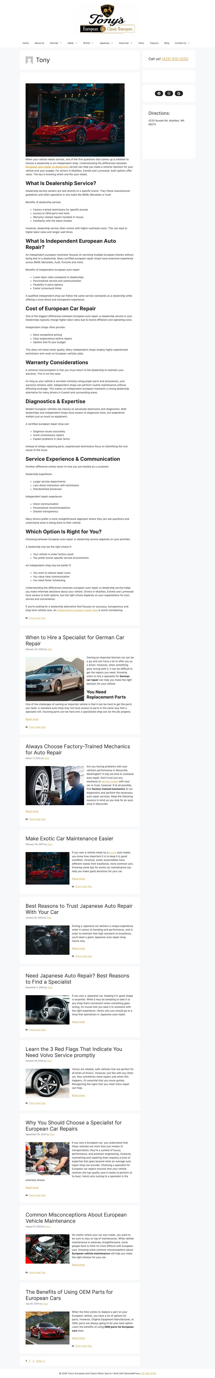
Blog (166, 43)
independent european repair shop (77, 610)
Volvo (141, 43)
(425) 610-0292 (175, 59)
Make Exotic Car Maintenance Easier (69, 838)
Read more (32, 719)
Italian (71, 43)
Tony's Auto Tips (37, 618)
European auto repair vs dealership (47, 166)
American (124, 43)
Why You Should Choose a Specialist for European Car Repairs (74, 1125)
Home (26, 43)
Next (40, 1361)
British (86, 43)
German (54, 43)
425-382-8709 (148, 1373)
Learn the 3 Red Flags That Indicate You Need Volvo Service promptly (74, 1052)
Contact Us (180, 43)
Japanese (105, 43)
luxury (112, 852)
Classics (154, 43)
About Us (39, 43)
